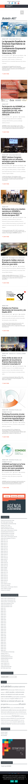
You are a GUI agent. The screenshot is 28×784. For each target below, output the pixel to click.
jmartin (15, 266)
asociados (9, 696)
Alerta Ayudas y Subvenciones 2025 (9, 536)
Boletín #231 (4, 556)
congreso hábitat (14, 698)
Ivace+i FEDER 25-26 (6, 588)
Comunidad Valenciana (15, 39)
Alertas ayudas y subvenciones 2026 (9, 586)
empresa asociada (6, 710)
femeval (24, 712)
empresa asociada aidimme (19, 710)
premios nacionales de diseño (8, 318)
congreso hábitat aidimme (10, 169)
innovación (8, 316)
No (16, 781)
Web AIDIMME (4, 735)
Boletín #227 (4, 549)
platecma (9, 426)
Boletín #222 (4, 541)
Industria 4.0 (12, 353)
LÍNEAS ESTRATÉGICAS (7, 520)
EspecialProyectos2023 (6, 527)
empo (9, 476)
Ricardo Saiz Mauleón (19, 55)
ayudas (13, 696)
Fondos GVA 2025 (5, 585)
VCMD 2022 (14, 320)
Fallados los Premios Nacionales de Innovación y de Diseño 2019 (14, 310)
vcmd (10, 320)
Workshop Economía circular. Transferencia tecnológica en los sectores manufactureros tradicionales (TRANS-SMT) (13, 417)
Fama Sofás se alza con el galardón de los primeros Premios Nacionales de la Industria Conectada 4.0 (12, 361)
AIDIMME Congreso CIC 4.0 (8, 368)
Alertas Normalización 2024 (7, 528)
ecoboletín (12, 707)
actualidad (4, 57)
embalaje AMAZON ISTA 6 (7, 120)
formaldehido (7, 718)
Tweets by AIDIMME (6, 766)
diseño (3, 316)
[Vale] (26, 779)
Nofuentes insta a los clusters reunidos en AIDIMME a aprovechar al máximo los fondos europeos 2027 (13, 212)
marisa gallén (14, 316)
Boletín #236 (4, 564)
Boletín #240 (4, 570)
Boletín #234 (4, 561)
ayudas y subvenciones (5, 698)
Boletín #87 (5, 39)
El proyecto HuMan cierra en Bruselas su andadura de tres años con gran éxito (13, 262)
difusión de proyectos (11, 223)
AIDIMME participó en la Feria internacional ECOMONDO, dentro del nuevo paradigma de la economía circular (13, 467)
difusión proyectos (21, 268)
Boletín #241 (4, 572)
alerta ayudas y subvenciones (15, 692)
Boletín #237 (4, 565)
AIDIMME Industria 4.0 (19, 368)
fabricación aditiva (5, 712)
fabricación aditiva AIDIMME (17, 712)
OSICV (11, 722)
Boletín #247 (4, 582)
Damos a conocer (16, 171)
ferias (2, 713)
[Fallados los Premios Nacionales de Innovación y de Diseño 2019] (14, 290)
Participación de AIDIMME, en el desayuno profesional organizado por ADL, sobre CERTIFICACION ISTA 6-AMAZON (13, 110)
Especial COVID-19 (5, 525)
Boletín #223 (4, 543)
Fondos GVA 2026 (5, 590)
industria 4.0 (13, 718)
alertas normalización (7, 694)
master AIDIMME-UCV (15, 720)
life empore (13, 476)
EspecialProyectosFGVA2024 (7, 533)
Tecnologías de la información (16, 258)
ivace (20, 718)
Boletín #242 (4, 574)
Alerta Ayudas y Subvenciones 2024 (9, 530)
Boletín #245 (4, 578)
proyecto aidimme (17, 722)
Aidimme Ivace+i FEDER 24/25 (14, 689)
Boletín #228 (4, 551)
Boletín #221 (4, 540)
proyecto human (12, 270)
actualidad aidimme (11, 57)
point (19, 316)
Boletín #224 (4, 544)
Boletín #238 (4, 567)
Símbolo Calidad (4, 732)
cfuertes (16, 116)
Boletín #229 (4, 552)
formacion (15, 716)
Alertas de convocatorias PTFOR (8, 538)
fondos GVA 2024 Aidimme (9, 713)
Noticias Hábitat (4, 733)
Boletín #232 (4, 557)
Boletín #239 (4, 569)
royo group (19, 270)
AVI (2, 424)
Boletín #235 (4, 562)
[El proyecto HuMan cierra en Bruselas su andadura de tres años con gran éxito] (14, 243)
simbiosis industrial (6, 724)
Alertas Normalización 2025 (7, 535)
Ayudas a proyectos (20, 696)
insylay (17, 718)
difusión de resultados (13, 704)
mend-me (22, 720)
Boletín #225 (4, 546)
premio (22, 316)
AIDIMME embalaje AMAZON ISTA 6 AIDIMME (11, 118)
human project (5, 270)
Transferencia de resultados (18, 723)
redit (23, 722)
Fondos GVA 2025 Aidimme (21, 713)
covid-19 (21, 698)
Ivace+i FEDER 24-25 (5, 583)
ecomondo (4, 476)
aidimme (4, 690)
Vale (12, 781)
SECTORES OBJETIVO (6, 522)
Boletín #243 (4, 575)
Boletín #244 (4, 577)
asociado (15, 694)
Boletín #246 (4, 580)
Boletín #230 (4, 554)
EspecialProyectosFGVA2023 (7, 531)
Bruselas (4, 268)
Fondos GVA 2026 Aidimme (6, 716)
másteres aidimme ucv (5, 722)
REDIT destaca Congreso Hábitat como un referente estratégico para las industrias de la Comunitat (14, 160)
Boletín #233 (4, 559)
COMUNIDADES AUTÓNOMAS (8, 523)
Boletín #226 (4, 548)
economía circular (16, 424)
